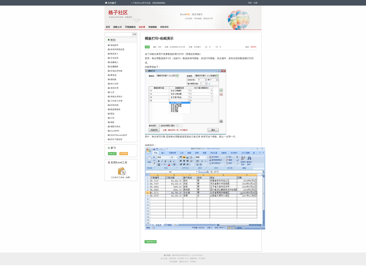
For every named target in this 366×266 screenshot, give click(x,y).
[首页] (106, 3)
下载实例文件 (150, 242)
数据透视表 (115, 109)
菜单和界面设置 (117, 49)
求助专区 (164, 27)
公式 (112, 92)
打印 (112, 118)
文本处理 (114, 58)
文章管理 (123, 154)
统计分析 (114, 84)
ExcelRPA (114, 131)
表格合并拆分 (116, 96)
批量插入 (114, 62)
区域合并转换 (116, 71)
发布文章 (112, 154)
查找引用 (114, 88)
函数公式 (117, 27)
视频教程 (131, 27)
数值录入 (114, 54)
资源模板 (152, 27)
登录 (250, 3)
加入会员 (164, 258)
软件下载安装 (116, 139)
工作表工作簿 (116, 101)
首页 (108, 27)
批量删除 (114, 66)
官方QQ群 (173, 262)
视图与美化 (115, 126)
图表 (112, 114)
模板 (112, 122)
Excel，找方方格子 (191, 14)
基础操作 (114, 45)
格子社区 (118, 12)
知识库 (142, 27)
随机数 (113, 79)
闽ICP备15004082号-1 (181, 255)
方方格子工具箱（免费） (121, 177)
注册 (255, 3)
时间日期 (114, 105)
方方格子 (112, 3)
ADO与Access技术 (118, 135)
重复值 (113, 75)
